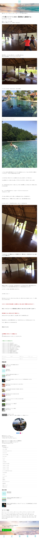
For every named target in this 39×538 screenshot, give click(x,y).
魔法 (6, 518)
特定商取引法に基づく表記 (23, 521)
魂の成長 (4, 518)
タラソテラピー (5, 456)
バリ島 (17, 415)
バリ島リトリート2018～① (6, 343)
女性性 (21, 514)
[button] (6, 530)
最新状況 (4, 479)
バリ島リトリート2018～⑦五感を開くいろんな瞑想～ (10, 349)
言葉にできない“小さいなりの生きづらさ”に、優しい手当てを (14, 384)
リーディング (4, 514)
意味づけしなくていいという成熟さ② (11, 403)
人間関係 (11, 514)
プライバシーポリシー (14, 521)
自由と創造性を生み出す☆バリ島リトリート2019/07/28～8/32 (11, 336)
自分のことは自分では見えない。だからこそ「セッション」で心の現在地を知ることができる (19, 379)
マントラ (4, 474)
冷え (18, 514)
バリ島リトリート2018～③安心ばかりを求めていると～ (11, 345)
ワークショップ (5, 476)
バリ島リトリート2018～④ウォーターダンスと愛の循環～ (11, 346)
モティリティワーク (31, 513)
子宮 (23, 514)
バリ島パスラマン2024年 (6, 463)
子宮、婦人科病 (28, 514)
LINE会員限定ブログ (5, 447)
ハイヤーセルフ (8, 513)
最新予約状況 (8, 369)
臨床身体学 (4, 483)
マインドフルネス (25, 513)
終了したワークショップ (6, 481)
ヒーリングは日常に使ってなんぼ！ (7, 470)
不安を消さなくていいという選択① (11, 408)
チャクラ (4, 458)
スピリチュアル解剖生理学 (32, 521)
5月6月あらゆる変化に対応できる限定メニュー (12, 374)
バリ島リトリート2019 (6, 467)
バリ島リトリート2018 (11, 414)
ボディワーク (20, 513)
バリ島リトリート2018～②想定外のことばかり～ (10, 344)
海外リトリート (21, 415)
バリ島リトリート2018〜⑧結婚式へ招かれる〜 (9, 350)
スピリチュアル (13, 415)
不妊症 (8, 514)
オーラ (9, 415)
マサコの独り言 (5, 472)
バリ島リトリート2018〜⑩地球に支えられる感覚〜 (10, 352)
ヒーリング (15, 513)
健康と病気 (15, 514)
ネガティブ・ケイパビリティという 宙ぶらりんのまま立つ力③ (14, 398)
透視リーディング (26, 415)
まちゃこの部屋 (5, 449)
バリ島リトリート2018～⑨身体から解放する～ (9, 351)
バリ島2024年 (4, 461)
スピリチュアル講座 (5, 454)
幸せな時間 (32, 514)
